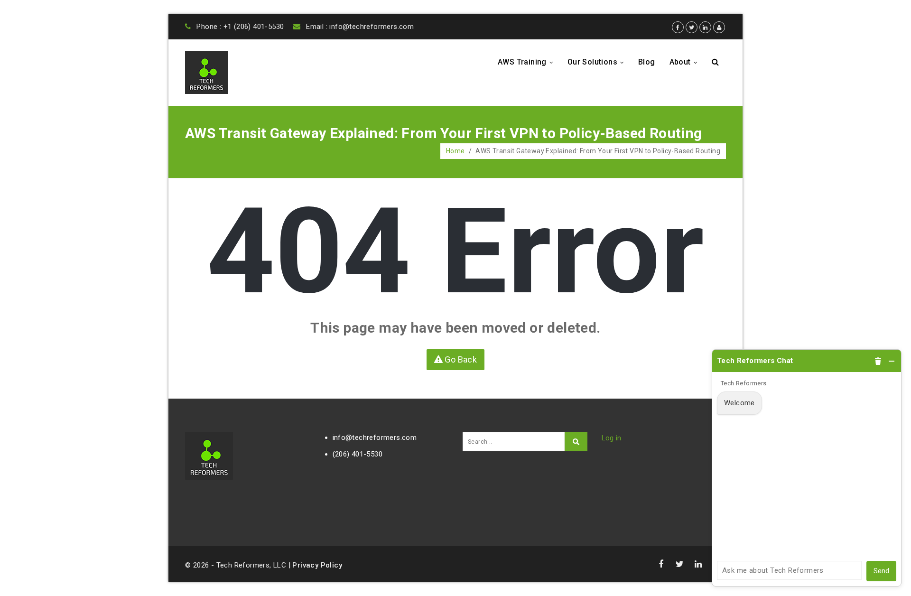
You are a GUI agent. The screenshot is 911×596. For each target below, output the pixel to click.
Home (455, 151)
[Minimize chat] (891, 361)
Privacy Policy (317, 565)
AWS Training (528, 61)
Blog (646, 61)
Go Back (460, 359)
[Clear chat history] (878, 361)
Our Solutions (598, 61)
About (686, 61)
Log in (612, 438)
